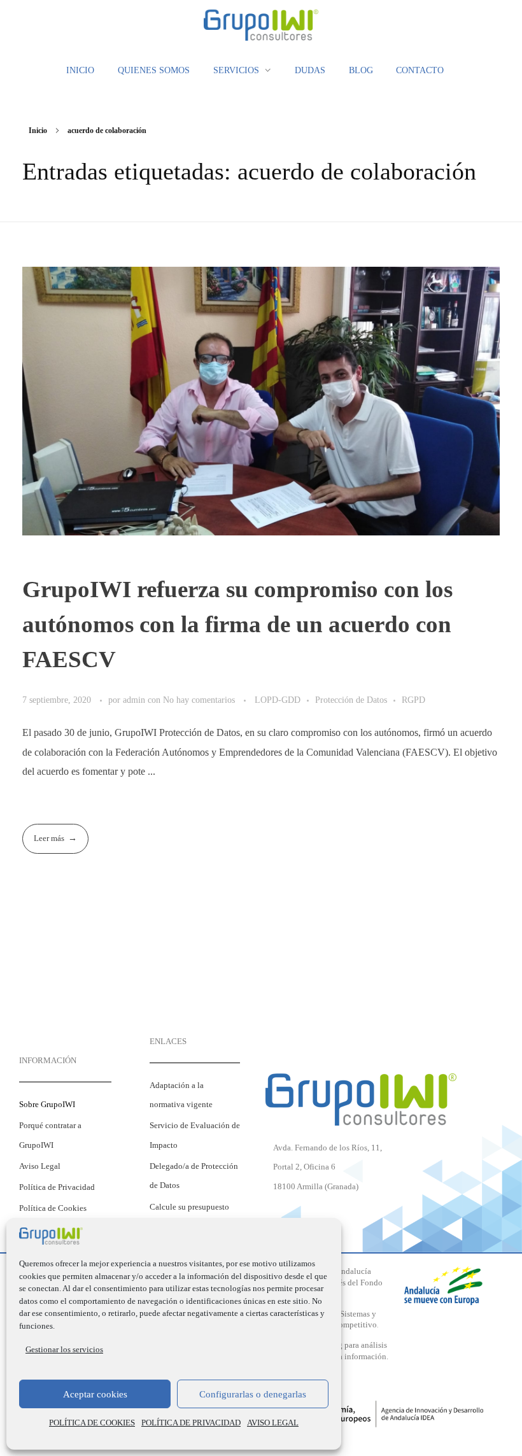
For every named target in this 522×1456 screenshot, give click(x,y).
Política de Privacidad (57, 1187)
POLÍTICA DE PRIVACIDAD (191, 1422)
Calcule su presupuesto (189, 1207)
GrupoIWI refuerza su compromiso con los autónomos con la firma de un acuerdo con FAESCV (237, 624)
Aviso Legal (39, 1166)
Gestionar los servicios (64, 1349)
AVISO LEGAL (273, 1422)
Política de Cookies (53, 1208)
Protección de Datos (351, 700)
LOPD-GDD (277, 700)
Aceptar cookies (95, 1394)
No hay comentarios (199, 700)
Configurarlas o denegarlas (252, 1394)
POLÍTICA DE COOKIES (92, 1422)
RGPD (413, 700)
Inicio (38, 130)
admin (135, 700)
